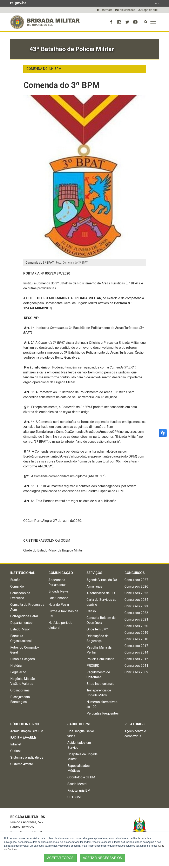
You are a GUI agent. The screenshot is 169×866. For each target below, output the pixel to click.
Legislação (18, 672)
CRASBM (74, 797)
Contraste (106, 10)
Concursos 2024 (136, 600)
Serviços (94, 573)
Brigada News (58, 591)
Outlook (15, 751)
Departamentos (21, 623)
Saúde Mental (77, 784)
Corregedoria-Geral (24, 616)
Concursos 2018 (136, 639)
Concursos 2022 (136, 613)
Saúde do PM (78, 724)
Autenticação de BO (101, 593)
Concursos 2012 (136, 659)
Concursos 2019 (136, 633)
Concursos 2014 (136, 652)
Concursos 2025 (136, 593)
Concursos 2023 (136, 606)
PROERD (93, 666)
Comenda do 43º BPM (44, 69)
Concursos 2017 (136, 646)
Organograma (19, 690)
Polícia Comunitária (100, 659)
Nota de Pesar (58, 605)
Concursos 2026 (136, 586)
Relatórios (134, 724)
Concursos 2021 (136, 619)
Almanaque (94, 586)
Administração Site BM (26, 731)
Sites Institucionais (100, 684)
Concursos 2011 (136, 666)
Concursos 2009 (136, 672)
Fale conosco (126, 10)
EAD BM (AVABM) (23, 738)
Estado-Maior (20, 629)
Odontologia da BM (81, 777)
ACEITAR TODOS (60, 857)
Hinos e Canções (22, 659)
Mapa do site (149, 10)
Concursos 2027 (136, 580)
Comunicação (60, 573)
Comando (17, 586)
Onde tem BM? (97, 629)
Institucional (22, 573)
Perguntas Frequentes (103, 713)
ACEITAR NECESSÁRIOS (102, 857)
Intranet (15, 744)
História (16, 666)
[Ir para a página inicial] (45, 22)
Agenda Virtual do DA (102, 580)
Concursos (134, 573)
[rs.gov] (18, 3)
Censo (91, 611)
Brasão (15, 580)
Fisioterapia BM (78, 790)
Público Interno (24, 724)
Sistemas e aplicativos (26, 757)
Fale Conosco (58, 598)
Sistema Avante (21, 764)
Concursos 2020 (136, 626)
